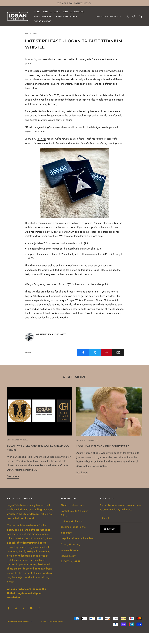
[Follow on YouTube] (31, 608)
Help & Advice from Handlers (77, 538)
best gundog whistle (87, 440)
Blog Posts (66, 533)
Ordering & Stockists (72, 521)
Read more (13, 476)
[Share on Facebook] (83, 352)
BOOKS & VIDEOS (42, 21)
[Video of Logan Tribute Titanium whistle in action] (74, 183)
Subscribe (110, 529)
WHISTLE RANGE (51, 11)
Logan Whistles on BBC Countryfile (102, 446)
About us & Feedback (72, 505)
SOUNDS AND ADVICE (67, 16)
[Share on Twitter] (95, 352)
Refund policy (68, 556)
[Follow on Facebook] (8, 608)
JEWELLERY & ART (43, 16)
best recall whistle (17, 440)
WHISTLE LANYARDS (73, 11)
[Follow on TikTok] (38, 608)
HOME (37, 11)
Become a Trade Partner (73, 527)
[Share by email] (118, 352)
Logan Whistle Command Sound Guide (89, 300)
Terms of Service (70, 550)
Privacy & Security (70, 544)
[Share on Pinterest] (106, 352)
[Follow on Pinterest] (23, 608)
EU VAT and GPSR (70, 561)
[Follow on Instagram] (16, 608)
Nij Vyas (41, 139)
